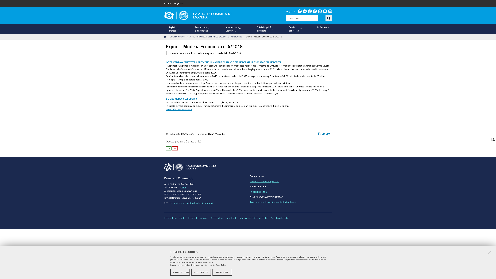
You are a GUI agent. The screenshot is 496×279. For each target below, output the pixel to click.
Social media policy (280, 218)
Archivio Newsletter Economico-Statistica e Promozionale (215, 37)
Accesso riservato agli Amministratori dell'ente (273, 202)
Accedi (167, 3)
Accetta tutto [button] (201, 272)
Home (165, 36)
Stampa (325, 134)
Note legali (231, 218)
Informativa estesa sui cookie (253, 218)
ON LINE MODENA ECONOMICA (181, 99)
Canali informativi (177, 37)
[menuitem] (173, 29)
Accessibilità (217, 218)
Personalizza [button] (222, 272)
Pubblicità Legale (258, 192)
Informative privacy (197, 218)
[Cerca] (329, 18)
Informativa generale (174, 218)
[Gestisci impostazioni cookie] (493, 139)
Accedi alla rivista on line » (179, 109)
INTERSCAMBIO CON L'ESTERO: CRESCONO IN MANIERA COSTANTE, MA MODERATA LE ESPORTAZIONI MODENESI (223, 62)
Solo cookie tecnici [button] (180, 272)
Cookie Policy (221, 265)
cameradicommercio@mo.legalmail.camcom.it (191, 203)
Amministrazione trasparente (264, 181)
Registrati (179, 3)
